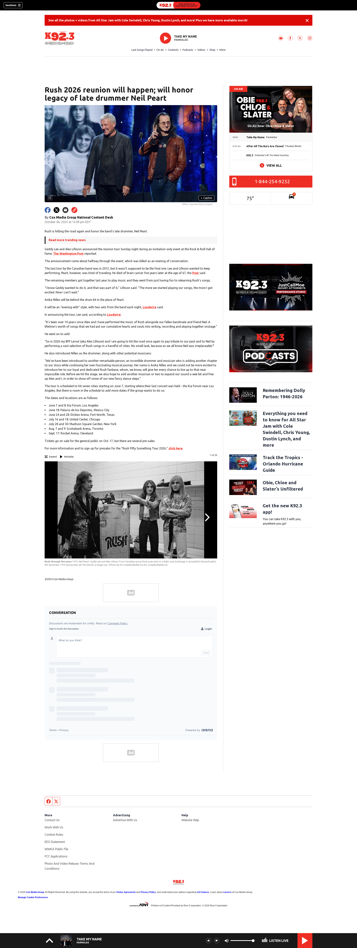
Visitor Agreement (126, 892)
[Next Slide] (207, 517)
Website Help (190, 820)
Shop (212, 49)
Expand (53, 456)
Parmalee (181, 39)
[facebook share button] (48, 210)
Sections (10, 5)
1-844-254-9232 (272, 181)
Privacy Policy (148, 892)
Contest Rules (54, 834)
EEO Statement (55, 841)
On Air (160, 49)
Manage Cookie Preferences (33, 897)
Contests (173, 49)
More (222, 49)
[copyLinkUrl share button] (74, 210)
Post (195, 273)
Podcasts (188, 49)
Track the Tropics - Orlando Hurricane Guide (283, 464)
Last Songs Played (141, 49)
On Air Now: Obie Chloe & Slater (270, 126)
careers (227, 892)
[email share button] (65, 210)
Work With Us (54, 827)
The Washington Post (68, 253)
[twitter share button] (57, 210)
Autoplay (69, 456)
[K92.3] (178, 5)
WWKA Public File (56, 849)
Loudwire (149, 307)
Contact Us (52, 820)
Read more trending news (67, 240)
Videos (201, 49)
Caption (206, 197)
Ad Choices (203, 892)
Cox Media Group (35, 892)
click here (175, 448)
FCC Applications (56, 856)
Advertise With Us (125, 820)
